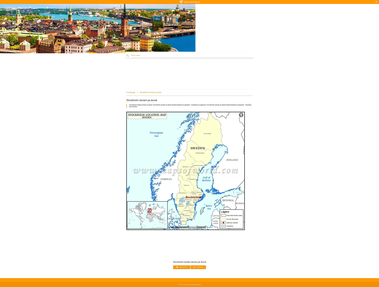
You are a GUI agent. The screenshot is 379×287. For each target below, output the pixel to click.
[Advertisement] (185, 75)
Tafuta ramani (135, 55)
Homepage (130, 92)
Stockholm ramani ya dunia (150, 92)
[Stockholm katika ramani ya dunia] (185, 229)
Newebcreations (195, 284)
